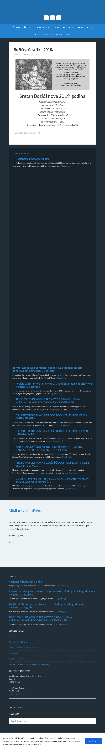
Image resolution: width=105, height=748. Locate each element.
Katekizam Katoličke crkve (19, 642)
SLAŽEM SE (93, 741)
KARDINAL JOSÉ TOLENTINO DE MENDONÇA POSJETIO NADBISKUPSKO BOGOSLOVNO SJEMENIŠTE (48, 448)
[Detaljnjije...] (63, 586)
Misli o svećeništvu (25, 510)
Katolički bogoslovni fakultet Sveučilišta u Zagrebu (29, 664)
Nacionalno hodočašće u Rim (32, 158)
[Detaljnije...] (66, 166)
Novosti (36, 133)
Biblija (11, 636)
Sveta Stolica (14, 653)
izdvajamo (28, 133)
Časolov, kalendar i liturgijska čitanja (23, 647)
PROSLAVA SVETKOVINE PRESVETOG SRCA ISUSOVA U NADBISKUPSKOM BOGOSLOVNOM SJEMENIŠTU (48, 401)
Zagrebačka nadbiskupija (18, 659)
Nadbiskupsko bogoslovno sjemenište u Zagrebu (52, 9)
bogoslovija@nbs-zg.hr (18, 694)
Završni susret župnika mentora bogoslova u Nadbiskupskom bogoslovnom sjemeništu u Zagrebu (47, 369)
